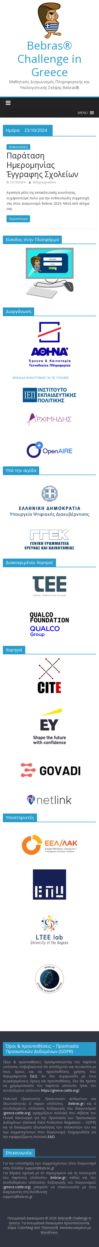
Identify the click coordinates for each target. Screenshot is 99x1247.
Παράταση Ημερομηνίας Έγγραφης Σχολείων (42, 164)
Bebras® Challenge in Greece (49, 58)
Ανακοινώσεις (18, 147)
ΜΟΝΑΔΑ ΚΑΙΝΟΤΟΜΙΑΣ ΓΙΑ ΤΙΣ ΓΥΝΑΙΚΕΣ (40, 378)
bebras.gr (76, 1103)
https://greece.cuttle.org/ (60, 1090)
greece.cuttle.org (17, 1113)
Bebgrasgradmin (44, 182)
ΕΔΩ (33, 1076)
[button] (83, 113)
